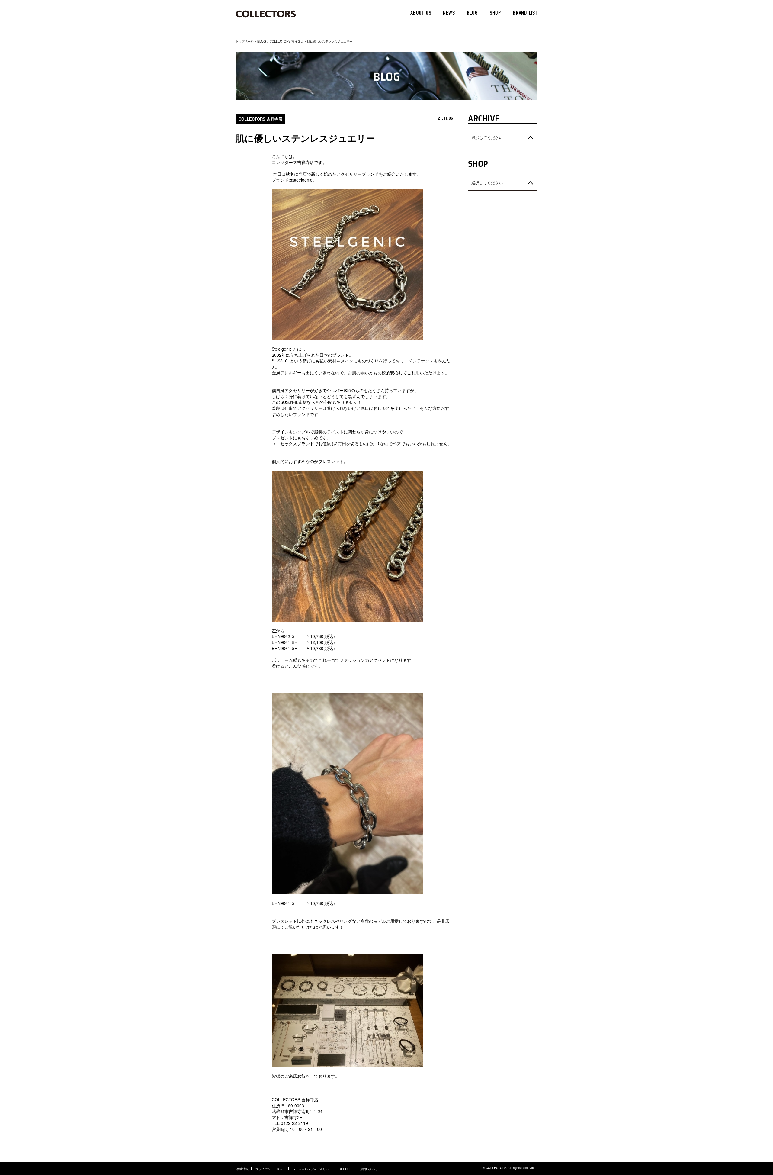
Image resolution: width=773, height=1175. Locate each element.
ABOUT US (420, 14)
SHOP (495, 14)
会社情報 (242, 1168)
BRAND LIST (525, 14)
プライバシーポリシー (270, 1168)
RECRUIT (346, 1168)
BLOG (472, 14)
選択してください (487, 137)
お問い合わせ (369, 1168)
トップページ (245, 41)
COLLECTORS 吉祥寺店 (286, 41)
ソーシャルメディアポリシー (312, 1168)
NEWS (449, 14)
